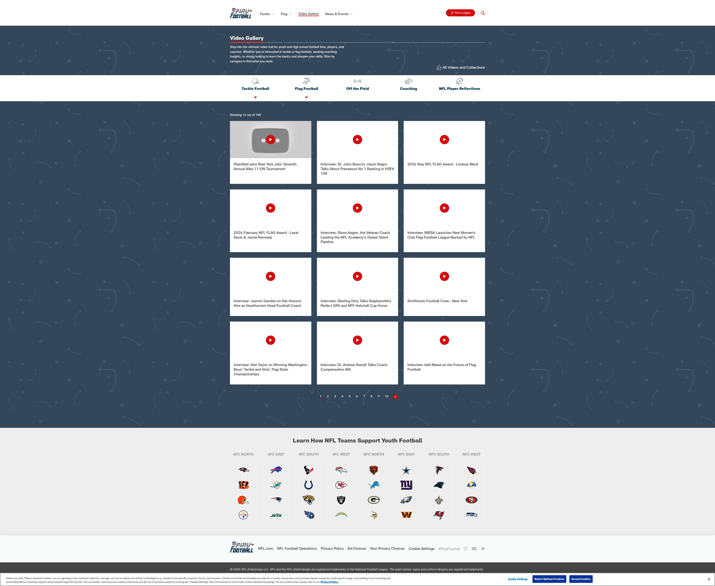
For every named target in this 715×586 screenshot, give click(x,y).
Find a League (462, 12)
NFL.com (265, 548)
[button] (483, 12)
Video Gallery (308, 14)
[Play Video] (270, 139)
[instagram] (465, 548)
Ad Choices (356, 548)
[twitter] (483, 549)
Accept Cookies (581, 578)
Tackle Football (255, 88)
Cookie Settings (422, 548)
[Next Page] (394, 397)
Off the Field (357, 88)
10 (386, 396)
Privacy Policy (332, 548)
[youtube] (474, 548)
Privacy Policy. (330, 581)
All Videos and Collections (464, 67)
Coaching (408, 88)
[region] (357, 579)
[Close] (709, 579)
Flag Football (306, 88)
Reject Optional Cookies (549, 578)
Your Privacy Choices (387, 548)
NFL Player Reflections (459, 88)
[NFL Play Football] (241, 12)
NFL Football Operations (297, 548)
